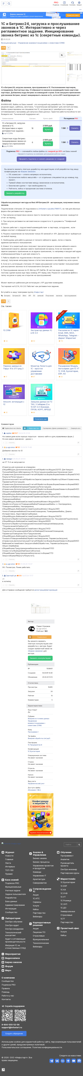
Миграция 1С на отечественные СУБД (15, 946)
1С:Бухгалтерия (68, 882)
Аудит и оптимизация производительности (15, 940)
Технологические (41, 943)
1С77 (63, 919)
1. (2, 433)
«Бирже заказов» (27, 171)
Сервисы (37, 902)
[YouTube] (73, 1061)
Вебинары (37, 916)
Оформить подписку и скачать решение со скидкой (41, 159)
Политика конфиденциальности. (47, 1047)
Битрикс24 (16, 296)
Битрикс (7, 296)
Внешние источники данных (38, 719)
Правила (6, 988)
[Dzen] (68, 1061)
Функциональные (13, 887)
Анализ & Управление (39, 853)
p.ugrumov (10, 447)
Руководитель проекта (67, 864)
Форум (9, 966)
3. (3, 459)
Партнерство (39, 913)
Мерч (8, 970)
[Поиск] (9, 3)
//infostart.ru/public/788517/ (49, 209)
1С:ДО (63, 908)
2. (3, 447)
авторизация (51, 590)
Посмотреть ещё (41, 419)
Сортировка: (55, 428)
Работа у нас (8, 996)
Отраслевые (39, 936)
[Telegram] (51, 1061)
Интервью (10, 866)
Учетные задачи (12, 890)
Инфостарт (39, 292)
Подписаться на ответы (12, 428)
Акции (36, 895)
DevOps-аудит (12, 925)
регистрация (39, 590)
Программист (33, 732)
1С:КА (63, 890)
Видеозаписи (12, 958)
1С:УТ (63, 897)
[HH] (62, 1061)
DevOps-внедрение (14, 929)
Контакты (6, 999)
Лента (8, 863)
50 (34, 296)
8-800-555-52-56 (10, 1025)
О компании (8, 977)
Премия (9, 874)
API (30, 296)
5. (3, 576)
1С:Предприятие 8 (35, 745)
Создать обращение (14, 1033)
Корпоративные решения (42, 923)
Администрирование (15, 905)
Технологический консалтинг (13, 933)
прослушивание (70, 296)
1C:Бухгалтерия (34, 751)
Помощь (6, 992)
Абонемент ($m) (34, 790)
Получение (50, 296)
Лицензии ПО (39, 932)
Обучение (66, 852)
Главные (9, 859)
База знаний (12, 879)
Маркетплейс (68, 879)
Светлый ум (11, 576)
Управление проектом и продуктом (43, 867)
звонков (59, 296)
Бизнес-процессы (41, 862)
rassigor (9, 459)
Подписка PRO (12, 883)
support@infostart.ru (12, 1027)
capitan (9, 433)
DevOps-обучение (13, 922)
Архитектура (39, 879)
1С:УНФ (64, 893)
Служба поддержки (15, 1006)
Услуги (36, 906)
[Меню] (3, 3)
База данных (11, 901)
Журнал (9, 852)
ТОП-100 (9, 870)
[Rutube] (79, 1061)
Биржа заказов (13, 962)
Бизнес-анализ (40, 858)
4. (3, 564)
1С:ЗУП (64, 904)
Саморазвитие (40, 883)
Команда (37, 872)
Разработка (10, 898)
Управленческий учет (36, 783)
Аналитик (65, 859)
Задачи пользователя (15, 894)
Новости (9, 856)
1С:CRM (6, 330)
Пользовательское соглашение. (17, 1047)
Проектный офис (70, 928)
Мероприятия (12, 954)
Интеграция (10, 908)
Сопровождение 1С (42, 890)
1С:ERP (64, 886)
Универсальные (68, 911)
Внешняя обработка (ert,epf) (39, 738)
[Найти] (79, 844)
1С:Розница (66, 900)
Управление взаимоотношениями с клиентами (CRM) (36, 723)
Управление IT (39, 876)
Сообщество (11, 912)
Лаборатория (12, 918)
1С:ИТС (36, 898)
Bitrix (24, 296)
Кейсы (36, 909)
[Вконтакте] (57, 1061)
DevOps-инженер (69, 869)
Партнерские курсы (70, 873)
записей (40, 296)
